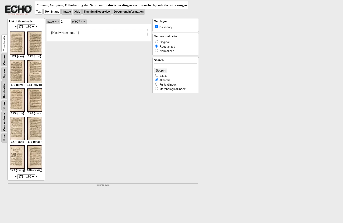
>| (84, 21)
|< (56, 21)
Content (4, 59)
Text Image (52, 11)
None (4, 137)
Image (67, 11)
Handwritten (4, 90)
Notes (4, 105)
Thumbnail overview (97, 11)
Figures (4, 73)
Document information (129, 11)
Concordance (4, 122)
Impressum (103, 185)
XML (77, 11)
